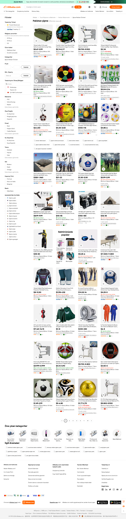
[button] (72, 7)
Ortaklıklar (104, 482)
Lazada (63, 510)
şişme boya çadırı (89, 451)
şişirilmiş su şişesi (12, 451)
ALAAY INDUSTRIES (61, 95)
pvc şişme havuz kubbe (32, 455)
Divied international (61, 223)
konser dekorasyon (41, 140)
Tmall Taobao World (53, 510)
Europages (90, 510)
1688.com (44, 510)
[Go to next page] (91, 420)
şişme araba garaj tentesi (14, 455)
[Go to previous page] (62, 420)
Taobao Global (71, 510)
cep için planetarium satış (91, 144)
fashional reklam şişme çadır (15, 447)
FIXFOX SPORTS (105, 334)
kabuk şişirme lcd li (75, 451)
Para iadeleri (80, 479)
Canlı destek (80, 472)
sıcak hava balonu (75, 144)
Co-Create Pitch (8, 472)
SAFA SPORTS (105, 185)
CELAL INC (37, 333)
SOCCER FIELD (38, 133)
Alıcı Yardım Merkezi (82, 468)
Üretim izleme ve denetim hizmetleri (38, 482)
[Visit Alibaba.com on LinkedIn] (106, 489)
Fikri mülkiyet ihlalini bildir (84, 482)
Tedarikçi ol (105, 468)
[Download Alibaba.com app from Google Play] (116, 502)
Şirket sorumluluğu (9, 475)
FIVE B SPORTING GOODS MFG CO (65, 297)
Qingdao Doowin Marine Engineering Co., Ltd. (43, 181)
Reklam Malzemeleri (64, 17)
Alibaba (35, 17)
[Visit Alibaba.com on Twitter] (110, 489)
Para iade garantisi (33, 472)
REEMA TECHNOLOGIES (63, 373)
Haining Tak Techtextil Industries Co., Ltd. (43, 55)
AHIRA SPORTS (82, 181)
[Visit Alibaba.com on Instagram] (114, 489)
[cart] (95, 7)
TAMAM (25, 67)
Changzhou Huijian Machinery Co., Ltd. (87, 53)
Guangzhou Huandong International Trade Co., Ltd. (65, 134)
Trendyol (82, 510)
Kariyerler (6, 479)
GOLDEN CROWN (61, 181)
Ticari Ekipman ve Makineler (48, 17)
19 (87, 420)
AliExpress (37, 510)
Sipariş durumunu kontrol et (109, 475)
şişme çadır (103, 451)
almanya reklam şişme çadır (54, 447)
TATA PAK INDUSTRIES (107, 297)
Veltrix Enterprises (39, 221)
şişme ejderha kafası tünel (42, 144)
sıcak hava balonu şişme (73, 447)
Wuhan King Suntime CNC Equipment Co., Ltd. (110, 258)
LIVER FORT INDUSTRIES (85, 261)
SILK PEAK (37, 297)
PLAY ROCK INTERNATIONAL (64, 333)
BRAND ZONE (82, 298)
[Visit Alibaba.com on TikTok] (121, 489)
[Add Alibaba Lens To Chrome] (28, 502)
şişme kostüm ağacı (90, 447)
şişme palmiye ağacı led (28, 451)
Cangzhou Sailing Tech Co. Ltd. (87, 93)
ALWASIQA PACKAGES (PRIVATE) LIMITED (43, 96)
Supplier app (54, 502)
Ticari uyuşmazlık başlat (83, 475)
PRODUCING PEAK (106, 131)
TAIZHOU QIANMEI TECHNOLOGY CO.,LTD (87, 335)
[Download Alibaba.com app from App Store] (102, 502)
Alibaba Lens (13, 502)
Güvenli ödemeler (33, 468)
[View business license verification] (80, 516)
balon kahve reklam (74, 140)
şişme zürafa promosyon (57, 140)
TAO (77, 510)
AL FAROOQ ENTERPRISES (108, 223)
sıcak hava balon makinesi (35, 447)
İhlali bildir (80, 486)
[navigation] (18, 219)
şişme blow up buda (60, 144)
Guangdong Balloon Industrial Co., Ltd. (110, 97)
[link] (123, 501)
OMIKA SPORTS (60, 53)
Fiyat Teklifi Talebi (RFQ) (59, 474)
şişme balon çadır (60, 451)
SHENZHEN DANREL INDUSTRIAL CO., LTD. (43, 371)
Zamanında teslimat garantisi (36, 475)
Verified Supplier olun (108, 479)
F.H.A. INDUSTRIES (39, 258)
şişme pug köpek (103, 140)
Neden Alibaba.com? (9, 468)
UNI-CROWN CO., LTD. (84, 221)
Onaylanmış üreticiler (59, 470)
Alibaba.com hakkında (10, 464)
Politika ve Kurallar (33, 486)
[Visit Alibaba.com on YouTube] (117, 489)
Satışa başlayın (106, 472)
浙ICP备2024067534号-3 (110, 516)
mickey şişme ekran (45, 451)
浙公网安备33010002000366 (93, 516)
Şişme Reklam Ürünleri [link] (79, 17)
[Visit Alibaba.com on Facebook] (103, 489)
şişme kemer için (88, 140)
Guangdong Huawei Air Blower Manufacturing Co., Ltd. (87, 131)
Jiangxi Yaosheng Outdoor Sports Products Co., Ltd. (110, 59)
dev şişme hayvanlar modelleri (44, 148)
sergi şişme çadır (104, 447)
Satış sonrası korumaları (35, 479)
